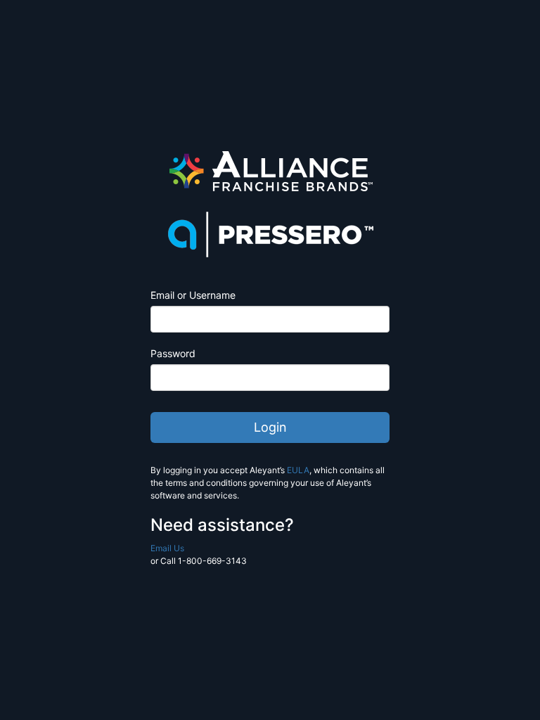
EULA (298, 470)
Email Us (167, 548)
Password (172, 353)
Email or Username (193, 295)
